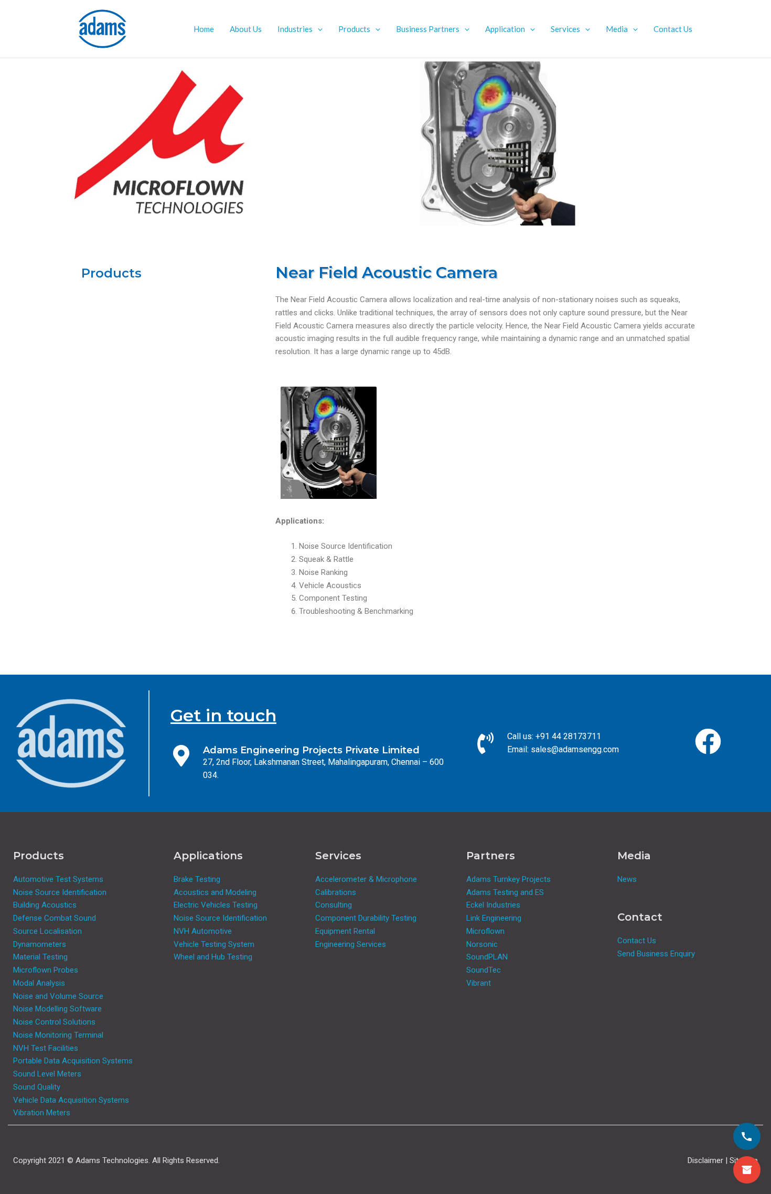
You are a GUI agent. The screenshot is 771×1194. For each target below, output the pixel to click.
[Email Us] (747, 1170)
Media (617, 29)
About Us (246, 29)
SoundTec (483, 970)
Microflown (485, 931)
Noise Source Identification (59, 892)
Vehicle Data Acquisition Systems (71, 1100)
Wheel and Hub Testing (213, 957)
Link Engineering (493, 918)
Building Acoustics (45, 905)
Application (505, 29)
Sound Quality (36, 1087)
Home (204, 29)
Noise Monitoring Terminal (58, 1035)
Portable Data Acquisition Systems (73, 1060)
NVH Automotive (203, 931)
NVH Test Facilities (45, 1048)
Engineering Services (350, 944)
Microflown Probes (45, 970)
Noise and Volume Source (58, 996)
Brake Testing (197, 879)
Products (354, 29)
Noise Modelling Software (57, 1009)
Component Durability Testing (365, 918)
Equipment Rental (345, 931)
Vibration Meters (41, 1112)
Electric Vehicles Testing (216, 905)
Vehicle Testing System (214, 944)
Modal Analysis (39, 983)
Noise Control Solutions (54, 1022)
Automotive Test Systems (58, 879)
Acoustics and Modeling (215, 892)
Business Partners (427, 29)
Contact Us (673, 29)
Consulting (333, 905)
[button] (318, 28)
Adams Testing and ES (505, 892)
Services (565, 29)
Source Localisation (47, 931)
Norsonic (482, 944)
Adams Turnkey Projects (508, 879)
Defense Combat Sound (54, 918)
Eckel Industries (493, 905)
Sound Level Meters (47, 1074)
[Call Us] (747, 1136)
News (627, 879)
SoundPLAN (487, 957)
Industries (295, 29)
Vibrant (478, 983)
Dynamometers (39, 944)
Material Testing (40, 957)
